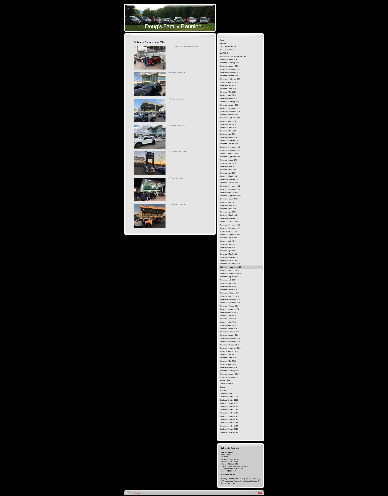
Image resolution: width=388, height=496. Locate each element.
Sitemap (137, 493)
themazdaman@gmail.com (236, 466)
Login (260, 493)
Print (131, 493)
